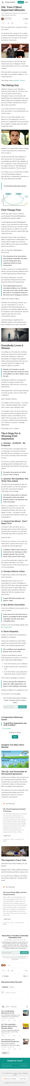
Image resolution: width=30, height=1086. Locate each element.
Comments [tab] (5, 987)
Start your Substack (10, 1078)
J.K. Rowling (6, 728)
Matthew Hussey (19, 80)
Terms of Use (23, 956)
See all (4, 1053)
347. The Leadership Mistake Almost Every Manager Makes (9, 1026)
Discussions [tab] (14, 1006)
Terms (19, 1073)
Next (24, 976)
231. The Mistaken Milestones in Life (7, 1012)
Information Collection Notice (18, 957)
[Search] (27, 1006)
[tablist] (8, 987)
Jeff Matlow (8, 18)
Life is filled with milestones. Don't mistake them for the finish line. (10, 1015)
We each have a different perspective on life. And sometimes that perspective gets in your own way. (11, 1044)
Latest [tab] (7, 1006)
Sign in (26, 2)
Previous (6, 976)
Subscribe (20, 2)
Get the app (23, 1078)
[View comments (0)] (8, 23)
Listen (26, 19)
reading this (7, 627)
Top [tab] (3, 1006)
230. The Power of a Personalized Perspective (10, 1040)
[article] (15, 1015)
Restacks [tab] (12, 987)
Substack (7, 1082)
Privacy (15, 1073)
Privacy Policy (15, 959)
